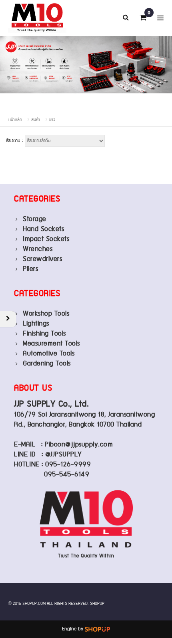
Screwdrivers (42, 259)
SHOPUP (97, 603)
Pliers (30, 269)
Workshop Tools (46, 313)
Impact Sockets (46, 239)
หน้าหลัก (15, 119)
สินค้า (35, 119)
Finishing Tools (44, 333)
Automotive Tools (48, 353)
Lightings (36, 323)
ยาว (52, 119)
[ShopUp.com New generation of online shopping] (97, 629)
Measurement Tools (51, 343)
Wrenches (37, 249)
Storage (34, 219)
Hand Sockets (43, 229)
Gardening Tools (47, 363)
